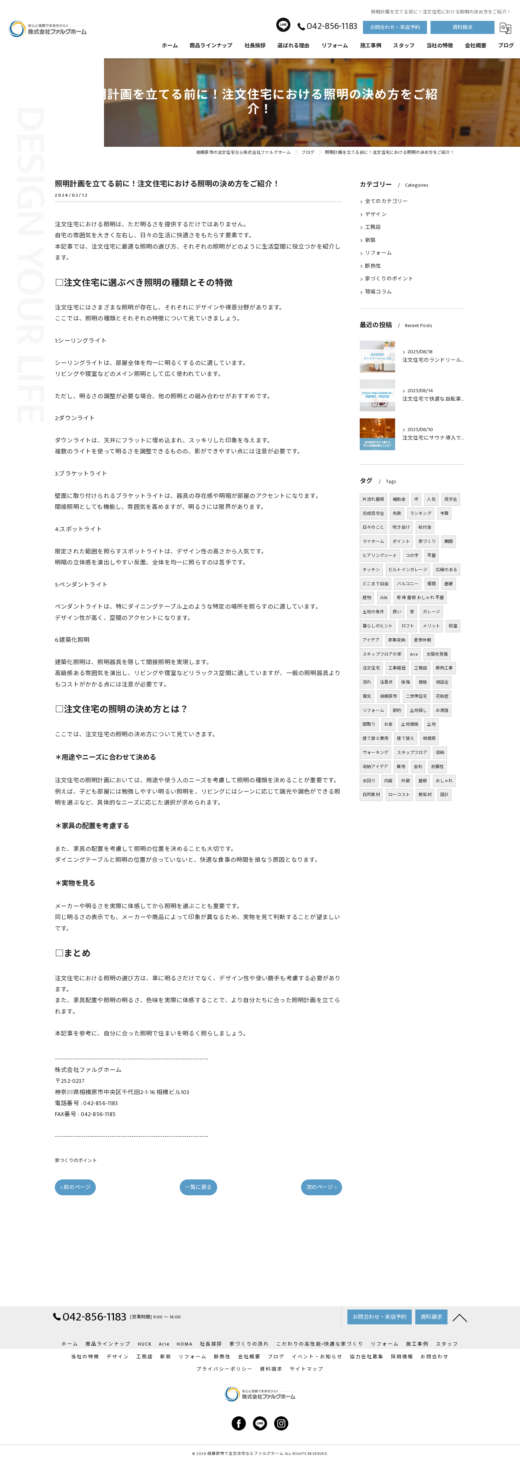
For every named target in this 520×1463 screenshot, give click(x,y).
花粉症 (442, 696)
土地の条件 (373, 611)
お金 (388, 724)
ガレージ (431, 611)
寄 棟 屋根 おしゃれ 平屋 (420, 597)
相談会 (442, 682)
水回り (369, 780)
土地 (431, 724)
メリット (431, 625)
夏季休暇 (422, 640)
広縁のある (446, 569)
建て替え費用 (375, 738)
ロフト (408, 625)
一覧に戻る (198, 1187)
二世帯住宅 (416, 696)
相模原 (429, 738)
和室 (453, 625)
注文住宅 (371, 668)
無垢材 (425, 794)
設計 (444, 794)
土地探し (418, 710)
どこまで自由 (375, 583)
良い (397, 611)
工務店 (373, 227)
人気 (431, 499)
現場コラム (378, 292)
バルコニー (407, 583)
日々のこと (373, 527)
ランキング (421, 513)
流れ (367, 682)
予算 (444, 513)
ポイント (401, 541)
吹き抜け (401, 527)
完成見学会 (373, 513)
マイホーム (373, 541)
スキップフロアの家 (382, 654)
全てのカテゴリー (386, 201)
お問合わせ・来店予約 (395, 27)
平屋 (431, 555)
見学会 (450, 499)
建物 (367, 597)
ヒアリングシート (380, 555)
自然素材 (371, 794)
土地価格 (409, 724)
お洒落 (442, 710)
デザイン (376, 214)
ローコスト (399, 794)
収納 (440, 752)
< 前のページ (75, 1187)
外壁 (405, 780)
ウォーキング (375, 752)
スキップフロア (412, 752)
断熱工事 (444, 668)
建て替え (405, 738)
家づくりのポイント (76, 1161)
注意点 (386, 682)
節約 (397, 710)
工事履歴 (397, 668)
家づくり (427, 541)
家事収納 (396, 640)
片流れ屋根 (373, 499)
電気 (367, 696)
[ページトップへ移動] (460, 1317)
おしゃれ (444, 780)
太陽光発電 (437, 654)
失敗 (397, 513)
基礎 (448, 583)
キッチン (371, 569)
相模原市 (388, 696)
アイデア (371, 640)
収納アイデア (375, 766)
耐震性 (437, 766)
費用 (401, 766)
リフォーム (378, 253)
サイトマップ (307, 1369)
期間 (448, 541)
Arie (414, 654)
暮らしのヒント (378, 625)
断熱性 (373, 266)
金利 (418, 766)
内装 (388, 780)
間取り (369, 724)
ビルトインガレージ (407, 569)
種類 (431, 583)
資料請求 (462, 27)
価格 (422, 682)
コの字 (412, 555)
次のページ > (321, 1187)
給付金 (425, 527)
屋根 (422, 780)
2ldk (384, 597)
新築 (370, 240)
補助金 (399, 499)
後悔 (405, 682)
